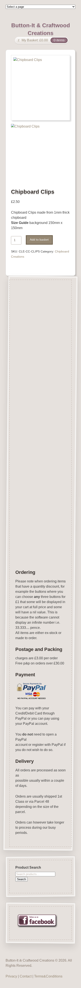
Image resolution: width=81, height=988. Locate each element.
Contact (26, 976)
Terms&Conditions (48, 976)
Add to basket (39, 239)
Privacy (11, 976)
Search (21, 879)
